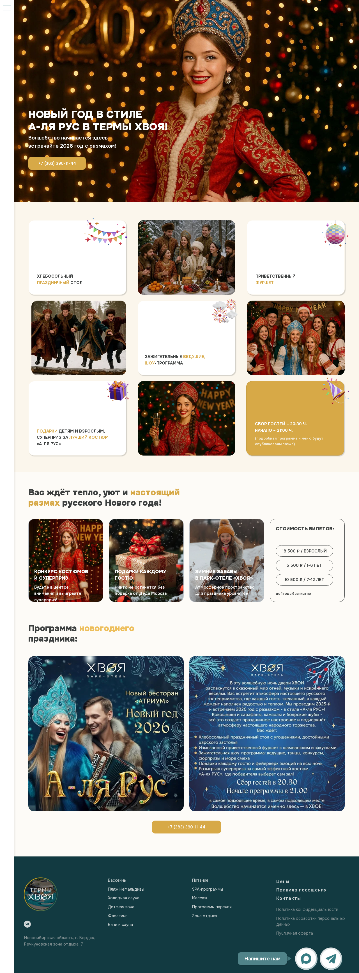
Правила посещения (301, 890)
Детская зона (121, 906)
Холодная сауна (123, 897)
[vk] (27, 924)
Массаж (199, 897)
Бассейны (117, 880)
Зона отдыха (204, 915)
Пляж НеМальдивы (126, 889)
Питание (200, 880)
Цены (282, 881)
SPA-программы (207, 889)
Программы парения (212, 906)
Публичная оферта (294, 933)
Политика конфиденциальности (307, 909)
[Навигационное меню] (7, 8)
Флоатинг (117, 915)
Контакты (288, 898)
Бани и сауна (120, 924)
